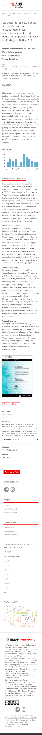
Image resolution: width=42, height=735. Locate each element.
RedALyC (7, 565)
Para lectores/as (9, 528)
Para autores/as (9, 531)
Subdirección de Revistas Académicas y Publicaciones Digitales (21, 719)
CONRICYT (8, 552)
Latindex (7, 570)
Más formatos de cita (11, 439)
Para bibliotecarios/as (11, 534)
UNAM (18, 724)
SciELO (6, 561)
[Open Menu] (5, 5)
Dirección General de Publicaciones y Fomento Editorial (20, 722)
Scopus (6, 583)
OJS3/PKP (17, 726)
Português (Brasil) (10, 512)
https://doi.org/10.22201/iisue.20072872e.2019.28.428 (20, 68)
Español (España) (10, 509)
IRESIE (6, 579)
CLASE (6, 574)
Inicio (4, 13)
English (6, 505)
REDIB (6, 588)
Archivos (13, 13)
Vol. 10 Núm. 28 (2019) (28, 13)
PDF (7, 404)
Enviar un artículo (12, 472)
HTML (16, 404)
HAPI (5, 592)
